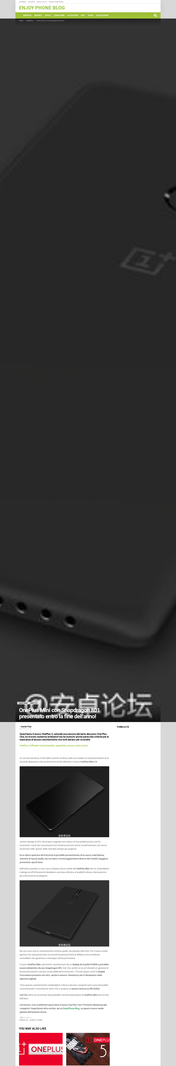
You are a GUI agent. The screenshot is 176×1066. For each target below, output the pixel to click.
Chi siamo (31, 2)
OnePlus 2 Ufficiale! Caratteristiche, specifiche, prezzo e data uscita (54, 745)
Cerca (155, 15)
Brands (38, 15)
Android (27, 15)
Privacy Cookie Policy (56, 2)
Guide (90, 15)
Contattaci (22, 2)
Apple (48, 15)
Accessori (72, 15)
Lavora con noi (42, 2)
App (83, 15)
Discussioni (102, 15)
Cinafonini (59, 15)
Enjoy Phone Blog (42, 8)
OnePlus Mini (36, 1020)
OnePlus (24, 1020)
